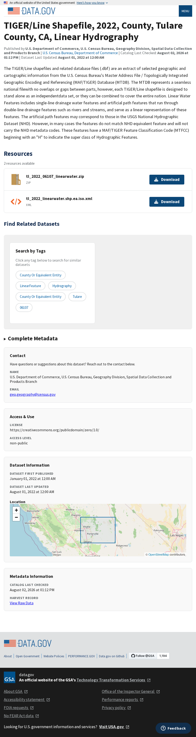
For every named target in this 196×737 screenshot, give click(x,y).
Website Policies (54, 656)
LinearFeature (30, 286)
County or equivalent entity (40, 275)
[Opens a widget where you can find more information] (173, 729)
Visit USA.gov (112, 726)
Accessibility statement (24, 699)
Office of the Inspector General (128, 691)
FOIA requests (16, 707)
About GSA (13, 691)
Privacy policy (114, 707)
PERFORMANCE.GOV (81, 656)
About (8, 656)
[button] (16, 510)
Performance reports (120, 699)
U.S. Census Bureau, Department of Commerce (80, 52)
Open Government (27, 656)
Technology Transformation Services (111, 680)
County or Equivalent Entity (40, 296)
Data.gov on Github (112, 656)
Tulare (77, 296)
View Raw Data (21, 602)
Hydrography (62, 286)
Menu (185, 11)
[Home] (31, 11)
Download (170, 179)
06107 (24, 307)
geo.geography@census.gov (32, 394)
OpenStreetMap (158, 554)
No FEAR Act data (19, 715)
